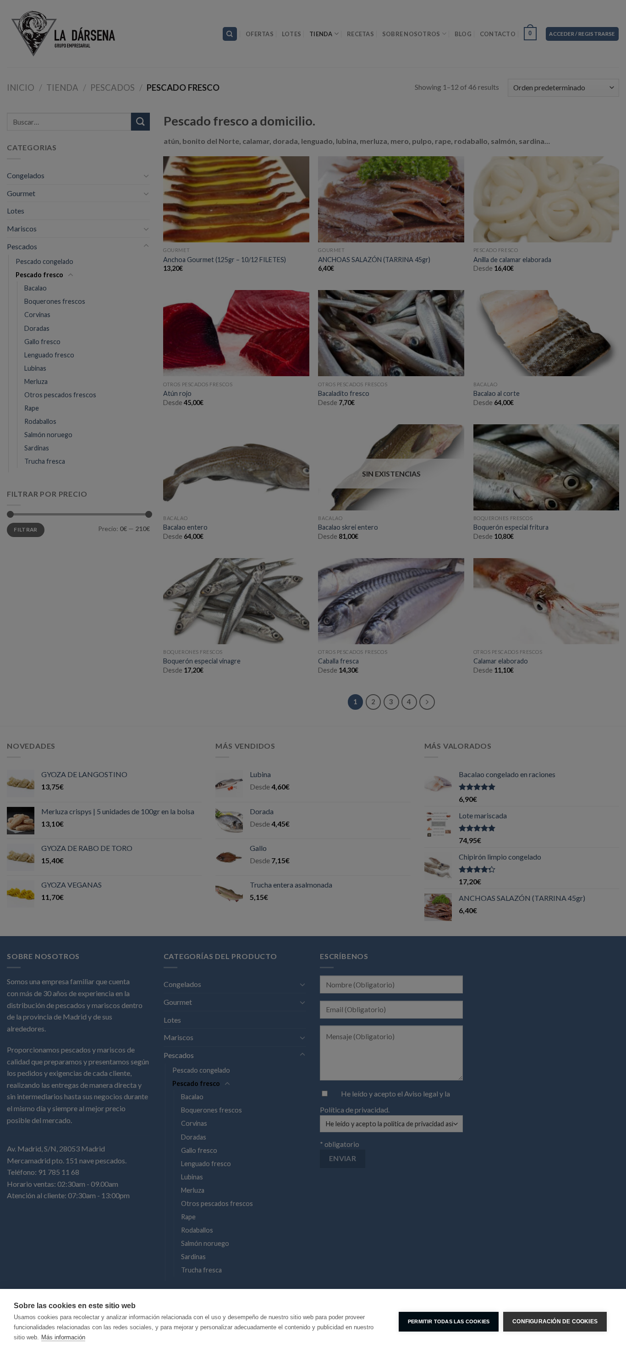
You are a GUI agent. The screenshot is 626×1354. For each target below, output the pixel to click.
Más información (63, 1337)
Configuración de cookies (555, 1321)
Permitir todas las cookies (448, 1321)
